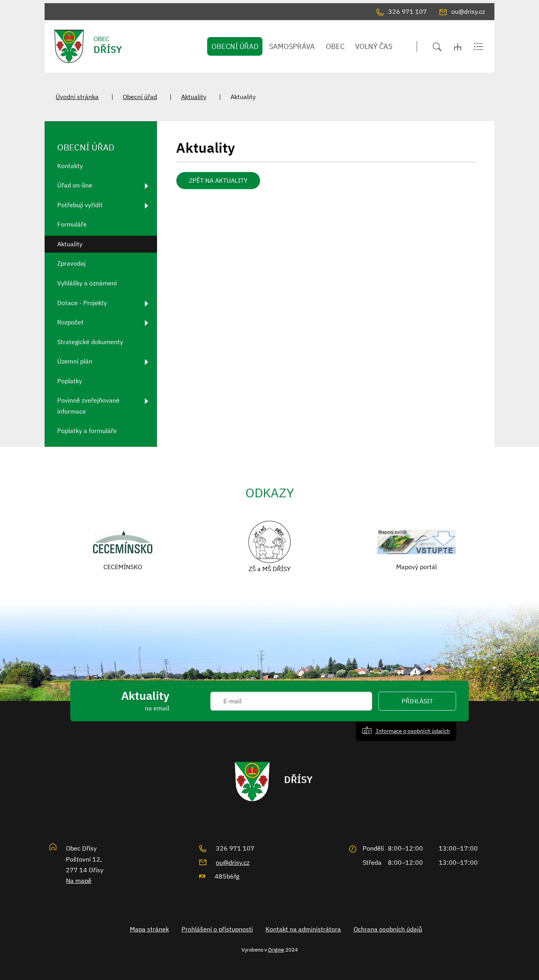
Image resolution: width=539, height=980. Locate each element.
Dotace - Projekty (82, 303)
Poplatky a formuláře (87, 431)
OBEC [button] (335, 46)
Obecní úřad (140, 97)
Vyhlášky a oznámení (87, 283)
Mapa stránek (149, 929)
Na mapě (79, 880)
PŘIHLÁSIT (417, 701)
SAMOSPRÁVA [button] (292, 46)
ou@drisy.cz (232, 862)
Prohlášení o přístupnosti (217, 929)
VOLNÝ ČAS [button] (373, 46)
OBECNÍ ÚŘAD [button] (234, 46)
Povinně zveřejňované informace (88, 405)
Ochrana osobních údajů (388, 929)
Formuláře (72, 224)
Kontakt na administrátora (303, 929)
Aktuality (193, 97)
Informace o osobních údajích (412, 731)
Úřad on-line (74, 185)
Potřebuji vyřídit (80, 205)
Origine (276, 949)
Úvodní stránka (77, 97)
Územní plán (74, 361)
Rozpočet (70, 322)
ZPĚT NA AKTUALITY (218, 180)
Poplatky (69, 381)
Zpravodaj (71, 263)
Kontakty (70, 166)
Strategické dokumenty (90, 342)
